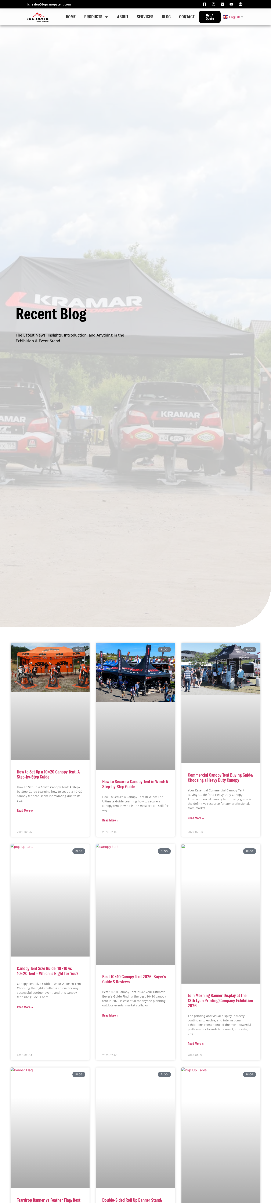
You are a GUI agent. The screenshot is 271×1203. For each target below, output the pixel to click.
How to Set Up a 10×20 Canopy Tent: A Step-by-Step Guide (48, 774)
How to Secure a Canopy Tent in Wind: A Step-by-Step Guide (135, 784)
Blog (166, 17)
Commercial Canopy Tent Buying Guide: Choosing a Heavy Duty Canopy (220, 777)
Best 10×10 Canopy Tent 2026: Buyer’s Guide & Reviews (134, 979)
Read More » (25, 810)
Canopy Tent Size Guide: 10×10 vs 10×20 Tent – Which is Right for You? (47, 971)
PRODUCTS (93, 17)
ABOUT (122, 17)
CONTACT (187, 17)
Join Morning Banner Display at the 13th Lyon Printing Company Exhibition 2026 (220, 1001)
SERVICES (145, 17)
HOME (71, 17)
